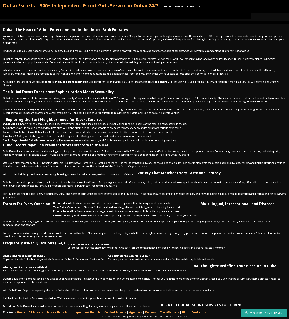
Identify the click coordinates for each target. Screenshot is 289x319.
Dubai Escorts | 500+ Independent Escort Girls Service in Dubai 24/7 (80, 5)
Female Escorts (57, 312)
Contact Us (193, 6)
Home (167, 6)
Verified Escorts (115, 312)
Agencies (135, 312)
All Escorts (35, 312)
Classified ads (169, 312)
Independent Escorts (86, 312)
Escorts (179, 6)
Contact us (199, 312)
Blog (185, 312)
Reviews (151, 312)
